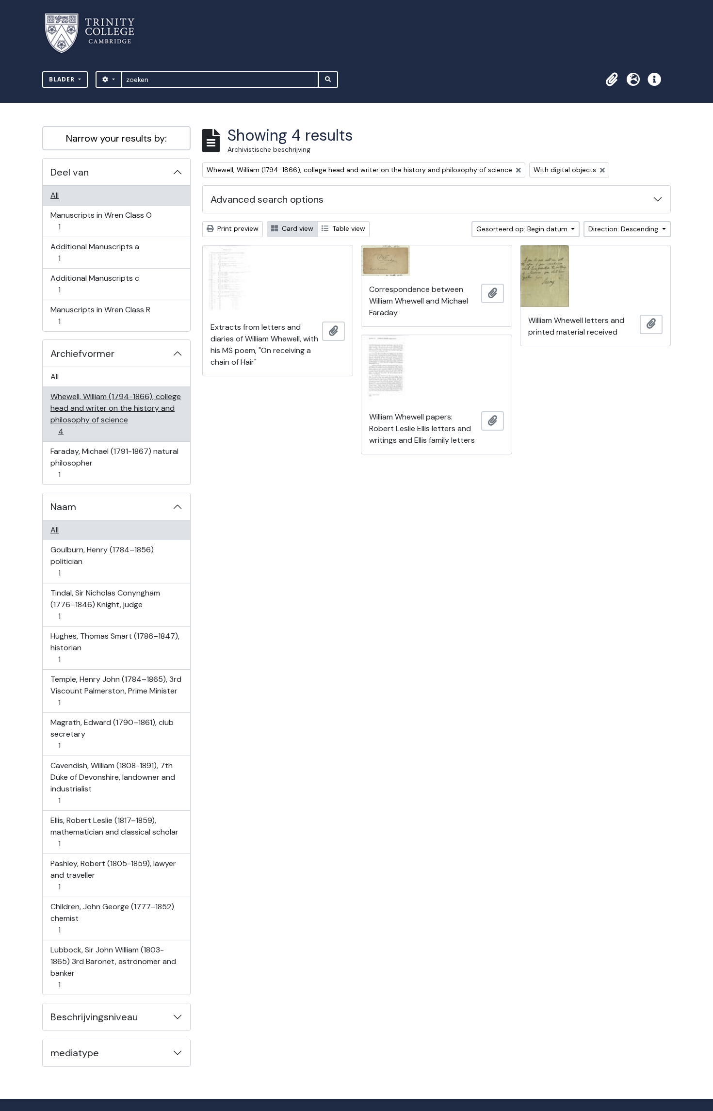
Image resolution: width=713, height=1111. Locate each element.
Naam (63, 506)
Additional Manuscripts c (94, 284)
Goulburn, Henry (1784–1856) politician (102, 561)
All (54, 195)
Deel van (69, 172)
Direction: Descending (624, 229)
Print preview (237, 228)
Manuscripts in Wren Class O (101, 220)
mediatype (74, 1053)
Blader (63, 79)
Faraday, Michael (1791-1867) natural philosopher (114, 463)
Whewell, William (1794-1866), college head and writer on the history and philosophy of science (115, 413)
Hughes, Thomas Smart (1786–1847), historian (114, 647)
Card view (296, 228)
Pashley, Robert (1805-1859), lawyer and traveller (113, 875)
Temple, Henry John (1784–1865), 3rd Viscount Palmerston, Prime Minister (115, 691)
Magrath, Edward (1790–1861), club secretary (112, 734)
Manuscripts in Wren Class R (100, 315)
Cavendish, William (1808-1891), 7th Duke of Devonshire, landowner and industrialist (112, 782)
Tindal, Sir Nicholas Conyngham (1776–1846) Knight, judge (105, 604)
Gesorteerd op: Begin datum (522, 229)
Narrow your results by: (116, 138)
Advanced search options (267, 199)
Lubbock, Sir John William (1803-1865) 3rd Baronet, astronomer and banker (113, 967)
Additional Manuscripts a (94, 252)
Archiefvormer (82, 353)
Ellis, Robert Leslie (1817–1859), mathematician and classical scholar (114, 832)
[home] (95, 33)
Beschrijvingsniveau (94, 1017)
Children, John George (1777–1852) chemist (112, 918)
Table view (347, 228)
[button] (611, 79)
